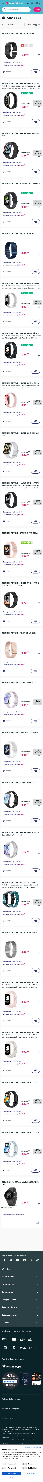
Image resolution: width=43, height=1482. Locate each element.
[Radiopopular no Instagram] (31, 1261)
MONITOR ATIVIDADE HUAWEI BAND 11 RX (19, 683)
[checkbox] (4, 1464)
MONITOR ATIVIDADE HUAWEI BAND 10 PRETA (20, 483)
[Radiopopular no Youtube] (17, 1261)
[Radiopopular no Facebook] (5, 1261)
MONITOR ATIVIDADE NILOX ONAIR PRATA (19, 933)
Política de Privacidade (11, 1399)
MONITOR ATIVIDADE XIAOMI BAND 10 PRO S (20, 833)
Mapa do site (7, 1418)
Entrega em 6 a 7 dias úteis (12, 712)
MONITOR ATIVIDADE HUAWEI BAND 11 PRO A (20, 1132)
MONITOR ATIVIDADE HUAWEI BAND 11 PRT (19, 783)
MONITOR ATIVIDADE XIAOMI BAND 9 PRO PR (20, 134)
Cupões (37, 9)
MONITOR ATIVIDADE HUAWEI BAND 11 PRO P (20, 1082)
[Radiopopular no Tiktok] (37, 1261)
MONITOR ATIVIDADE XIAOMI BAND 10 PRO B (20, 583)
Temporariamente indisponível (13, 1214)
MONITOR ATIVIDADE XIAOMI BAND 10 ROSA (20, 383)
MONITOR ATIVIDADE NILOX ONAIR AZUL (19, 234)
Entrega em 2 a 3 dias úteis (12, 63)
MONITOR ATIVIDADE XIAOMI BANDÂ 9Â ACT (20, 333)
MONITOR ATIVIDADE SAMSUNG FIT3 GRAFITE (21, 184)
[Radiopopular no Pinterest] (24, 1261)
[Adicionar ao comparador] (37, 1223)
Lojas (7, 1269)
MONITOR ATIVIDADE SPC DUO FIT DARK (18, 883)
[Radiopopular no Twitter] (11, 1261)
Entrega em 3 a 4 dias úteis (12, 112)
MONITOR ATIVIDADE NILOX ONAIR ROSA (19, 633)
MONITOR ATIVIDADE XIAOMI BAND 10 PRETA (20, 84)
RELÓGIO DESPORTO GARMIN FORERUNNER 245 (20, 1183)
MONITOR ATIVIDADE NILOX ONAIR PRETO (19, 34)
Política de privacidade (33, 1447)
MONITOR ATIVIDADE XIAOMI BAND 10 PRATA (20, 283)
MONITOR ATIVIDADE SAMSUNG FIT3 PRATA (20, 733)
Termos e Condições (10, 1409)
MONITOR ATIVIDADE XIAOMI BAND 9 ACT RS (20, 982)
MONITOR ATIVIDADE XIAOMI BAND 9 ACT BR (20, 1032)
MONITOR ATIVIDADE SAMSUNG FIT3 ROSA (19, 533)
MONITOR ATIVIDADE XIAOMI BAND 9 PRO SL (20, 433)
